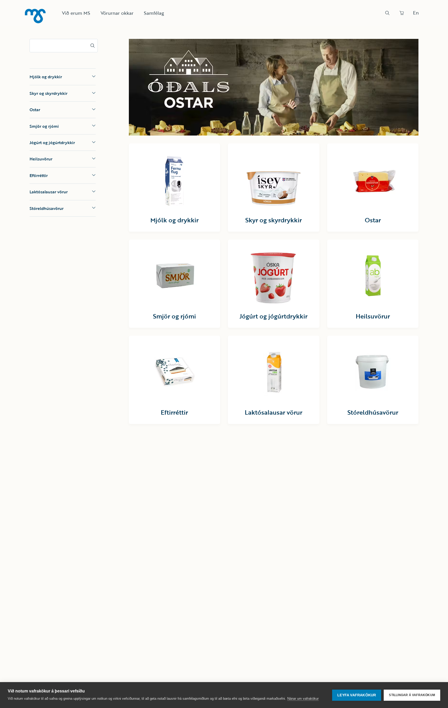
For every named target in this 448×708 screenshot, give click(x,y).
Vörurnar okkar (117, 13)
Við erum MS (76, 13)
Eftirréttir (39, 175)
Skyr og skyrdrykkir (48, 93)
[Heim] (35, 16)
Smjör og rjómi (44, 126)
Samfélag (154, 13)
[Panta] (401, 13)
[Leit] (387, 13)
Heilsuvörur (41, 159)
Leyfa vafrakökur (356, 695)
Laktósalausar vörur (49, 192)
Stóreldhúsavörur (47, 208)
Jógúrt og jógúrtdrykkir (52, 142)
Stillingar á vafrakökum (412, 695)
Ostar (35, 110)
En (416, 12)
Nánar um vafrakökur (303, 698)
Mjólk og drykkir (46, 77)
